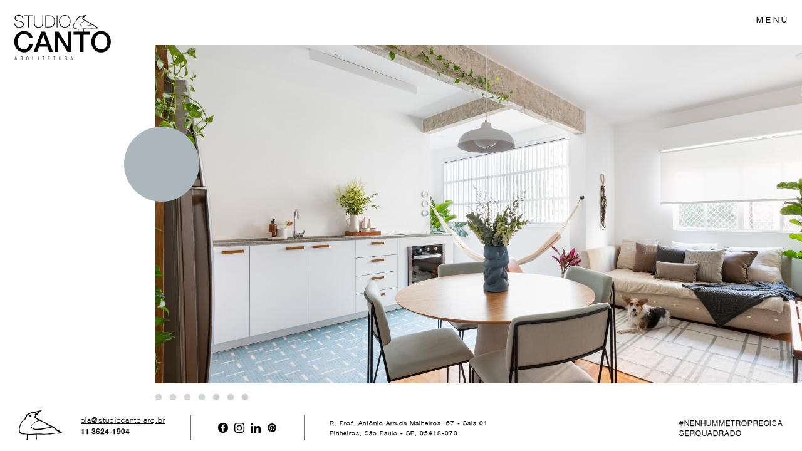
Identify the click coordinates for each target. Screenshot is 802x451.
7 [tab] (244, 398)
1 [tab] (158, 398)
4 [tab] (201, 398)
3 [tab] (187, 398)
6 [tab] (230, 398)
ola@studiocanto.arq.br (123, 420)
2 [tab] (172, 398)
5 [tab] (215, 398)
